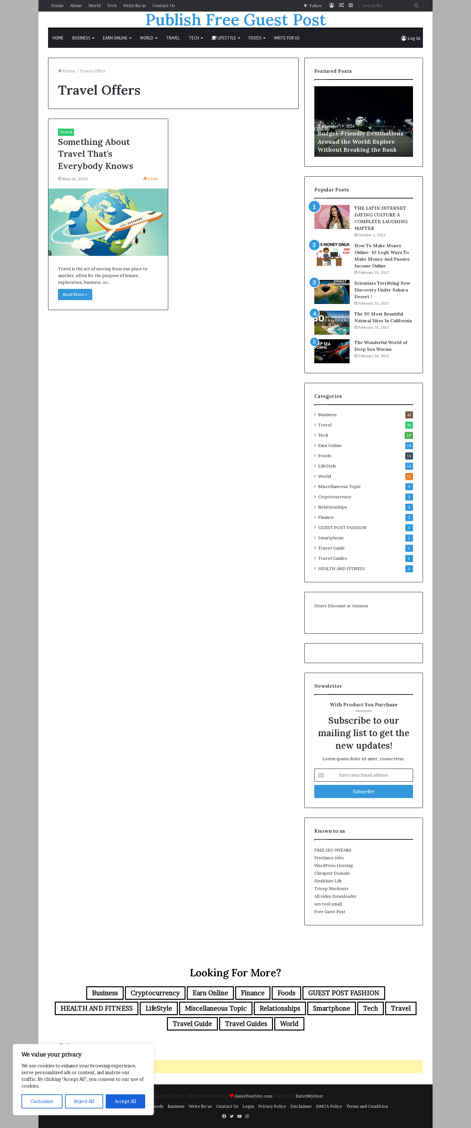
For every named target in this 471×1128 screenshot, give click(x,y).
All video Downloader (335, 896)
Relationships (332, 506)
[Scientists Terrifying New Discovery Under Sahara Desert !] (332, 292)
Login (248, 1106)
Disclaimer (301, 1106)
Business (81, 38)
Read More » (75, 294)
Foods (255, 38)
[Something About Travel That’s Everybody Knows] (108, 222)
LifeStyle (226, 38)
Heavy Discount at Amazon (341, 605)
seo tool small (328, 903)
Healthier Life (328, 880)
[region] (83, 1079)
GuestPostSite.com (253, 1096)
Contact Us (164, 5)
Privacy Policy (272, 1106)
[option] (363, 121)
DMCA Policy (329, 1106)
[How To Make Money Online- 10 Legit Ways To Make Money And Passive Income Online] (332, 254)
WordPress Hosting (333, 865)
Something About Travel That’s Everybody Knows (95, 154)
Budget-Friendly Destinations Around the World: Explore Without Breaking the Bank (360, 141)
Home (57, 5)
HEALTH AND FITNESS (341, 568)
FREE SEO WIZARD (332, 850)
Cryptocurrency (334, 496)
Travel (173, 38)
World (94, 5)
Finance (326, 517)
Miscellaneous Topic (339, 486)
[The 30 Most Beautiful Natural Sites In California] (332, 323)
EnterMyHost (309, 1096)
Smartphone (331, 537)
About (76, 5)
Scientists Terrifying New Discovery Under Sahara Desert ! (382, 289)
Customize (42, 1101)
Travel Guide (331, 548)
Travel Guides (332, 558)
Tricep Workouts (331, 888)
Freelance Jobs (329, 857)
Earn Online (115, 38)
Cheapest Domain (332, 873)
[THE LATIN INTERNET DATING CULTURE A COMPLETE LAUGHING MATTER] (332, 217)
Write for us (134, 5)
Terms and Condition (367, 1106)
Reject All (84, 1101)
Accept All (125, 1101)
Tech (112, 5)
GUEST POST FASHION (342, 527)
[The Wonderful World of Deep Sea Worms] (332, 351)
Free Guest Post (329, 911)
